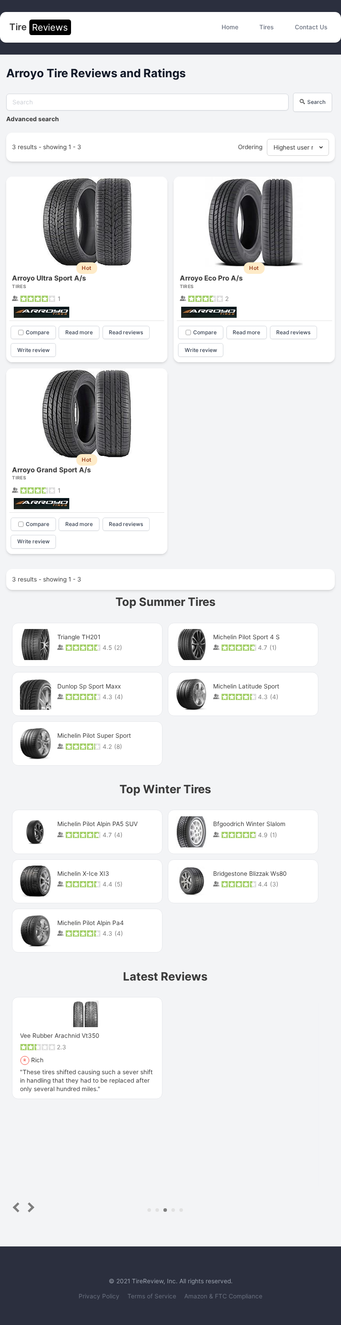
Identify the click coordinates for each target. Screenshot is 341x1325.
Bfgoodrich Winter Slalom (249, 823)
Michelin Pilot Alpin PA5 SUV (97, 823)
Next (29, 1207)
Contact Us (311, 27)
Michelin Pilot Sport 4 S (246, 637)
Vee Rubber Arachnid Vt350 (59, 1035)
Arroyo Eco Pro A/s (211, 278)
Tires (266, 27)
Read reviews (126, 332)
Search (316, 102)
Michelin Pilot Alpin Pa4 (90, 922)
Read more (79, 332)
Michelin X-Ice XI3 (83, 873)
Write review (33, 350)
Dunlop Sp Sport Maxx (89, 686)
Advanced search (32, 119)
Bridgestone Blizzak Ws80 (250, 873)
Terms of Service (152, 1296)
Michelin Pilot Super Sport (94, 735)
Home (230, 27)
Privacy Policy (100, 1296)
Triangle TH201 (78, 637)
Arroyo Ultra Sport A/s (49, 278)
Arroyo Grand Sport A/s (51, 470)
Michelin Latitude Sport (246, 686)
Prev (18, 1207)
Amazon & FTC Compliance (223, 1296)
